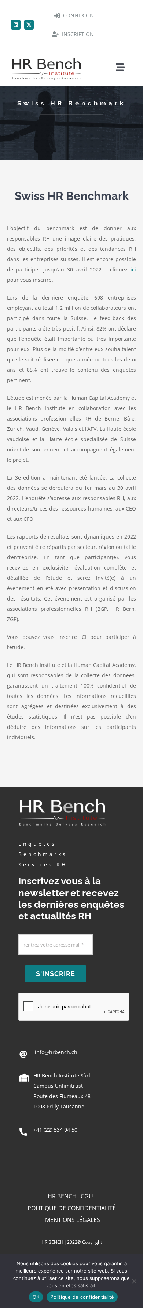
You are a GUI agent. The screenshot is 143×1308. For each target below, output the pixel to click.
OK (36, 1297)
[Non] (134, 1281)
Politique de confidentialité (82, 1297)
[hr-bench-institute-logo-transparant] (46, 57)
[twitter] (29, 25)
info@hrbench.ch (55, 1052)
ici (133, 269)
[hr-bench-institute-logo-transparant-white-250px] (62, 798)
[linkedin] (16, 25)
